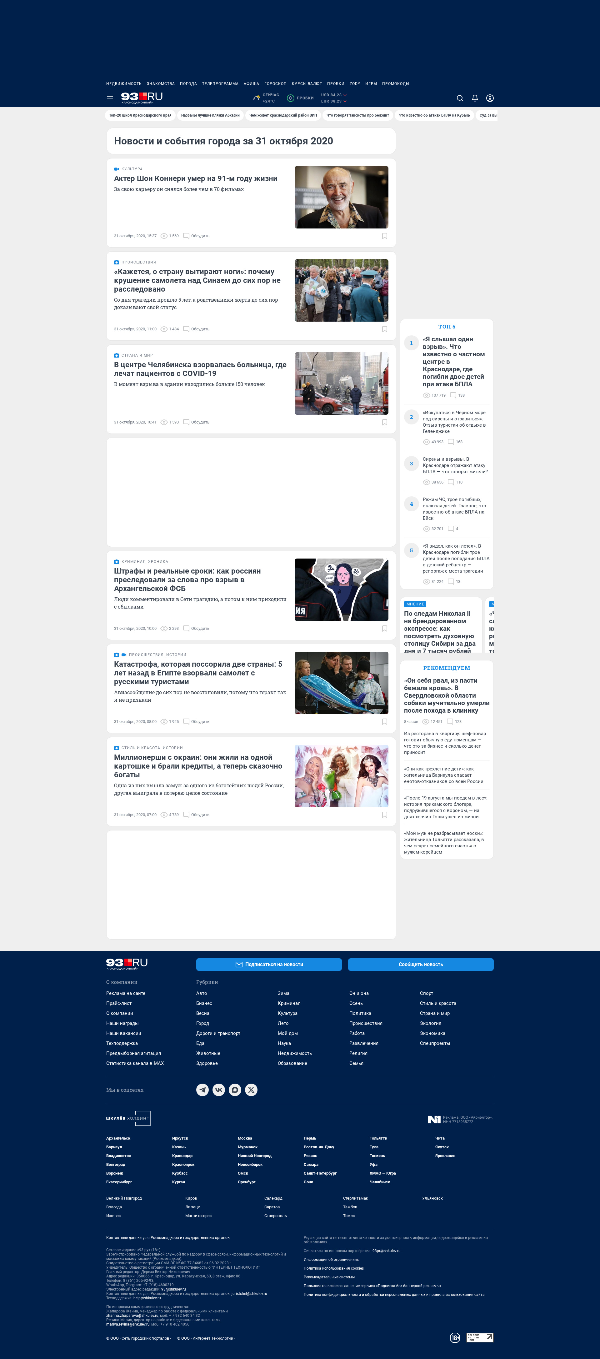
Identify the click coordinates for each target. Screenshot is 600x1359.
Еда (200, 1043)
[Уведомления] (475, 98)
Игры (371, 84)
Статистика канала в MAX (135, 1063)
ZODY (355, 84)
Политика (360, 1013)
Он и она (359, 993)
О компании (119, 1013)
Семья (356, 1063)
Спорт (426, 993)
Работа (357, 1033)
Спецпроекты (435, 1043)
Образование (292, 1063)
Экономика (432, 1033)
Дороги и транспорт (218, 1033)
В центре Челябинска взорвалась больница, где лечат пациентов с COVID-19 (200, 369)
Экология (430, 1023)
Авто (201, 993)
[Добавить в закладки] (384, 236)
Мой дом (288, 1033)
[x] (251, 1090)
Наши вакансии (123, 1033)
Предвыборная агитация (133, 1053)
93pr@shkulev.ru (386, 1251)
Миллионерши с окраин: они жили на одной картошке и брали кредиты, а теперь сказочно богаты (198, 766)
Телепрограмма (220, 84)
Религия (358, 1053)
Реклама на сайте (125, 993)
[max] (235, 1090)
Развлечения (363, 1043)
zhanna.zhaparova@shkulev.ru (132, 1315)
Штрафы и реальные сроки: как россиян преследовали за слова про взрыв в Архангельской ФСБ (187, 580)
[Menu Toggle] (110, 98)
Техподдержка (122, 1043)
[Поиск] (460, 98)
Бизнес (204, 1003)
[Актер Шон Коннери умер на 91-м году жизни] (341, 197)
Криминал (289, 1003)
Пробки (336, 84)
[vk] (218, 1090)
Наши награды (122, 1023)
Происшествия (365, 1023)
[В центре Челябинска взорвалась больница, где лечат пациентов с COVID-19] (341, 383)
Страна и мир (435, 1013)
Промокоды (395, 84)
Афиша (251, 84)
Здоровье (207, 1063)
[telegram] (202, 1090)
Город (202, 1023)
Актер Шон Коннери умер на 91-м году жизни (196, 178)
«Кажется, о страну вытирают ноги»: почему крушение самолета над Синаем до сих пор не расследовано (197, 280)
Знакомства (161, 84)
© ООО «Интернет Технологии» (206, 1338)
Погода (188, 84)
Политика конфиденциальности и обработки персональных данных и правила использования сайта (394, 1294)
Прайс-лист (119, 1003)
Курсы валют (307, 84)
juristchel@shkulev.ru (249, 1293)
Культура (288, 1013)
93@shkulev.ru (173, 1289)
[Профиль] (490, 98)
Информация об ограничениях (331, 1259)
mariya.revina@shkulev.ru (128, 1324)
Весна (202, 1013)
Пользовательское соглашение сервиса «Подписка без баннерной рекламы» (372, 1286)
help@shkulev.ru (147, 1298)
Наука (284, 1043)
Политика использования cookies (334, 1268)
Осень (356, 1003)
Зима (283, 993)
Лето (283, 1023)
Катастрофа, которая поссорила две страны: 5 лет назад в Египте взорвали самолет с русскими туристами (198, 673)
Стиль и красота (438, 1003)
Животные (208, 1053)
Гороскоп (275, 84)
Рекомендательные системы (329, 1277)
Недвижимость (124, 84)
